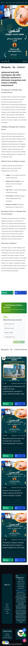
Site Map (7, 634)
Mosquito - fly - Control (21, 590)
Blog (23, 2)
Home (7, 2)
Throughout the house (10, 337)
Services (13, 2)
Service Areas (18, 2)
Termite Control (21, 585)
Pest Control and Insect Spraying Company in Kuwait (21, 621)
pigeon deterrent (20, 592)
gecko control (21, 588)
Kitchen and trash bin (9, 324)
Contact (26, 2)
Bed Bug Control (21, 586)
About (10, 2)
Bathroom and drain (9, 328)
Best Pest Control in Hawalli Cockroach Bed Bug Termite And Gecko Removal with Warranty (20, 598)
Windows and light (9, 333)
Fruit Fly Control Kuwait (21, 594)
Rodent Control (21, 581)
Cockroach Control (21, 583)
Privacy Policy (7, 635)
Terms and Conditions (7, 637)
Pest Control (20, 579)
